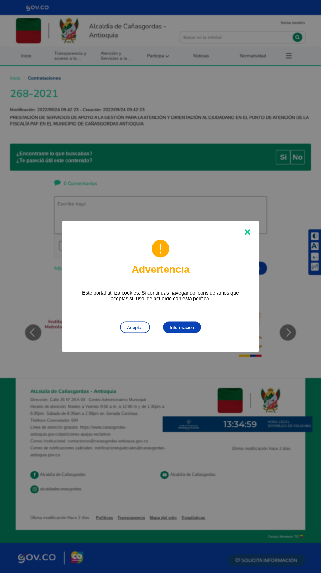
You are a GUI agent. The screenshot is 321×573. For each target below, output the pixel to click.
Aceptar (135, 327)
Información (182, 327)
